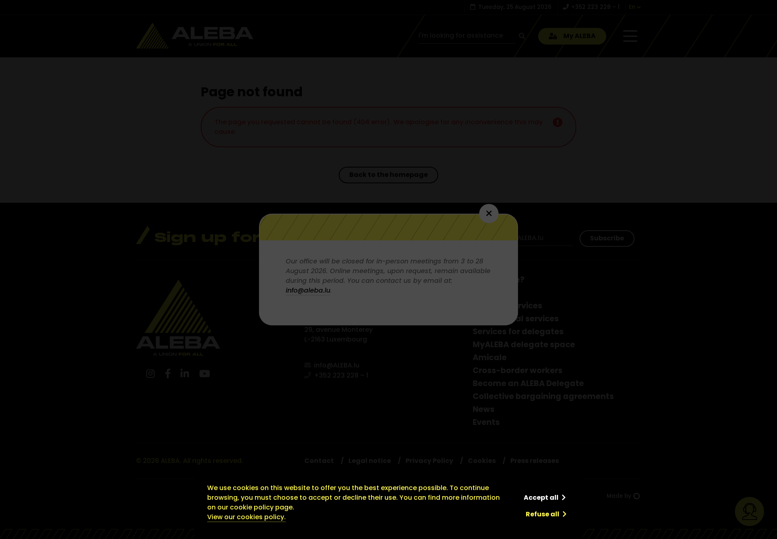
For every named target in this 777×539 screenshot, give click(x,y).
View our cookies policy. (246, 517)
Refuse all (542, 514)
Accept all (541, 497)
